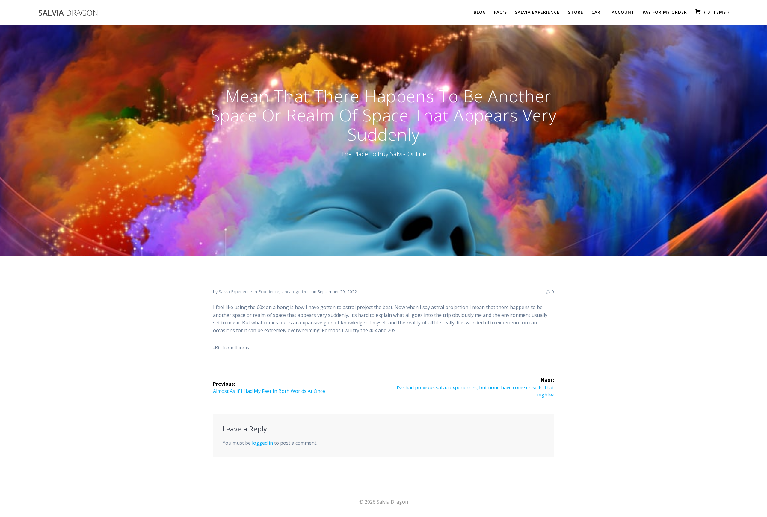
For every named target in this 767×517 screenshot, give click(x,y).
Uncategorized (296, 291)
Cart (597, 12)
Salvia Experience (537, 12)
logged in (262, 443)
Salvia (68, 13)
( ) (716, 12)
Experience (268, 291)
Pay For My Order (665, 12)
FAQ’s (500, 12)
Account (623, 12)
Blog (480, 12)
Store (575, 12)
